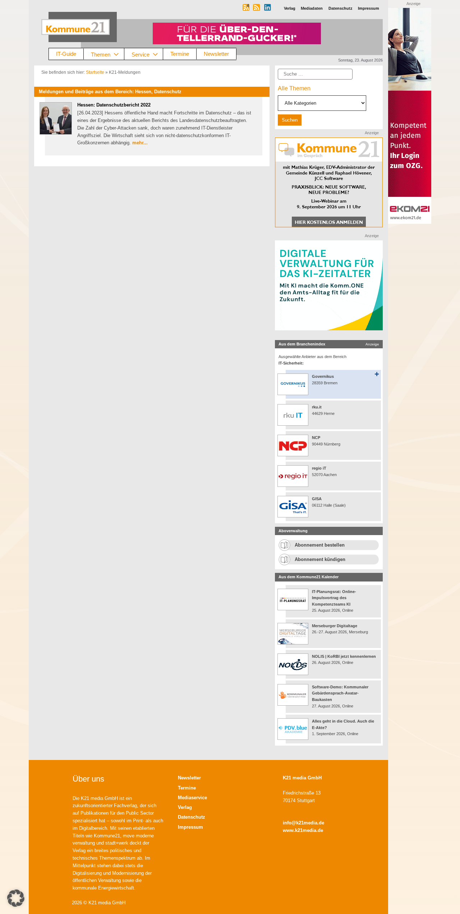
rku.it (317, 407)
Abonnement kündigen (320, 559)
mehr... (140, 142)
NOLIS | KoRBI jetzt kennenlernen (344, 656)
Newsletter (216, 54)
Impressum (190, 827)
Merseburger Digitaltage (334, 626)
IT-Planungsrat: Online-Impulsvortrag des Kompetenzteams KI (334, 597)
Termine (179, 54)
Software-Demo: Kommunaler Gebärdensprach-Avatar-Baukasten (340, 693)
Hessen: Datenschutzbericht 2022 (114, 105)
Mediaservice (192, 797)
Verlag (185, 807)
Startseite (95, 72)
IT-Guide (66, 54)
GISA (317, 499)
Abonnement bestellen (320, 545)
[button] (16, 898)
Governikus (323, 376)
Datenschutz (191, 817)
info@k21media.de (303, 822)
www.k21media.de (303, 830)
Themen (100, 54)
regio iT (319, 468)
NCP (316, 437)
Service (141, 54)
